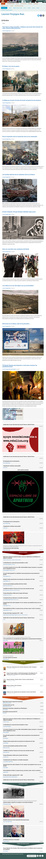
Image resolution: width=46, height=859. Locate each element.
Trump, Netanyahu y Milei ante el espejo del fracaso (15, 593)
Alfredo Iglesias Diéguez (7, 804)
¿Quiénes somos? (31, 856)
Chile (4, 619)
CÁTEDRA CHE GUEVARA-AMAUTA (23, 843)
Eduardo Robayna (6, 570)
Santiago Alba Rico (6, 841)
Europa (33, 7)
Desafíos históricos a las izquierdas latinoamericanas (16, 819)
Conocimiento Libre (10, 3)
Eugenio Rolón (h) (6, 614)
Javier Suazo (5, 467)
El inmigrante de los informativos (11, 461)
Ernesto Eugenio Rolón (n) (13, 614)
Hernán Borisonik (6, 659)
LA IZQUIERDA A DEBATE (23, 783)
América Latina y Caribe (17, 7)
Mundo (38, 7)
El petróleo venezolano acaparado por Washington (15, 708)
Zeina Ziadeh (13, 369)
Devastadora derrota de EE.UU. (10, 711)
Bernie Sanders (5, 576)
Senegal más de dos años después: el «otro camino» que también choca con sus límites (22, 603)
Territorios (4, 7)
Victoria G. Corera (6, 559)
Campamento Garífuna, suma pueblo (12, 465)
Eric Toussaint (5, 709)
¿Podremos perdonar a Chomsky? (11, 839)
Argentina (19, 614)
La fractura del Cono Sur (8, 705)
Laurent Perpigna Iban (6, 30)
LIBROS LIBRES (23, 661)
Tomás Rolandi (5, 605)
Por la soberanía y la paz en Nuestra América (23, 453)
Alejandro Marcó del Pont (7, 702)
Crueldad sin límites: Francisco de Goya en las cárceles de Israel (18, 588)
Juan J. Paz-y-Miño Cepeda (7, 821)
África (10, 7)
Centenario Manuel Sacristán (23, 530)
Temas (3, 3)
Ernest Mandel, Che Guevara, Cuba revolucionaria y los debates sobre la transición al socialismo (22, 848)
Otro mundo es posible (19, 5)
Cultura (17, 3)
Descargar (41, 673)
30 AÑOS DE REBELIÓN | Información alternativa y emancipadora (23, 421)
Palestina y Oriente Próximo (6, 10)
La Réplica (23, 715)
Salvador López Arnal (6, 549)
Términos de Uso (27, 854)
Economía (30, 3)
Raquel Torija (11, 599)
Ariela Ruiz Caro (5, 756)
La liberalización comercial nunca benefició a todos (15, 562)
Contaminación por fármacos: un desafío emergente (15, 598)
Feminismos (36, 3)
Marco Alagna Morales (6, 462)
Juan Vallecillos (5, 599)
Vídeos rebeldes (24, 614)
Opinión (11, 5)
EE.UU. (25, 7)
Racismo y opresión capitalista (23, 621)
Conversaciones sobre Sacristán (11, 548)
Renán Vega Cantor (6, 590)
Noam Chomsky (23, 823)
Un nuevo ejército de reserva (10, 657)
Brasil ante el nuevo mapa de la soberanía (13, 701)
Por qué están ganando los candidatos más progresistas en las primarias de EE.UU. (21, 574)
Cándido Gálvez (5, 610)
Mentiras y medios (4, 5)
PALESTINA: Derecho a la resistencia (23, 514)
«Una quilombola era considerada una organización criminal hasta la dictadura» (22, 638)
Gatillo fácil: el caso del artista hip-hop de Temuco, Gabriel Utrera (18, 424)
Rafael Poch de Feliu (6, 585)
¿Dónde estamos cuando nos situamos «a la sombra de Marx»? (18, 802)
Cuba (9, 580)
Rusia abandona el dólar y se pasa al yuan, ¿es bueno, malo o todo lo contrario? (22, 608)
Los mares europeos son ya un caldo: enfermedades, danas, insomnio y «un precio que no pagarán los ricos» (22, 568)
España (29, 7)
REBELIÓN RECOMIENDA (23, 552)
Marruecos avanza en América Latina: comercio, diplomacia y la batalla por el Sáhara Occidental (21, 557)
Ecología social (23, 3)
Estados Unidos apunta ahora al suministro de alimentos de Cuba (19, 579)
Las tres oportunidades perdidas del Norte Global (15, 584)
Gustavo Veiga (5, 640)
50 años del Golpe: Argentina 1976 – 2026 (13, 613)
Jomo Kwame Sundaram (7, 564)
